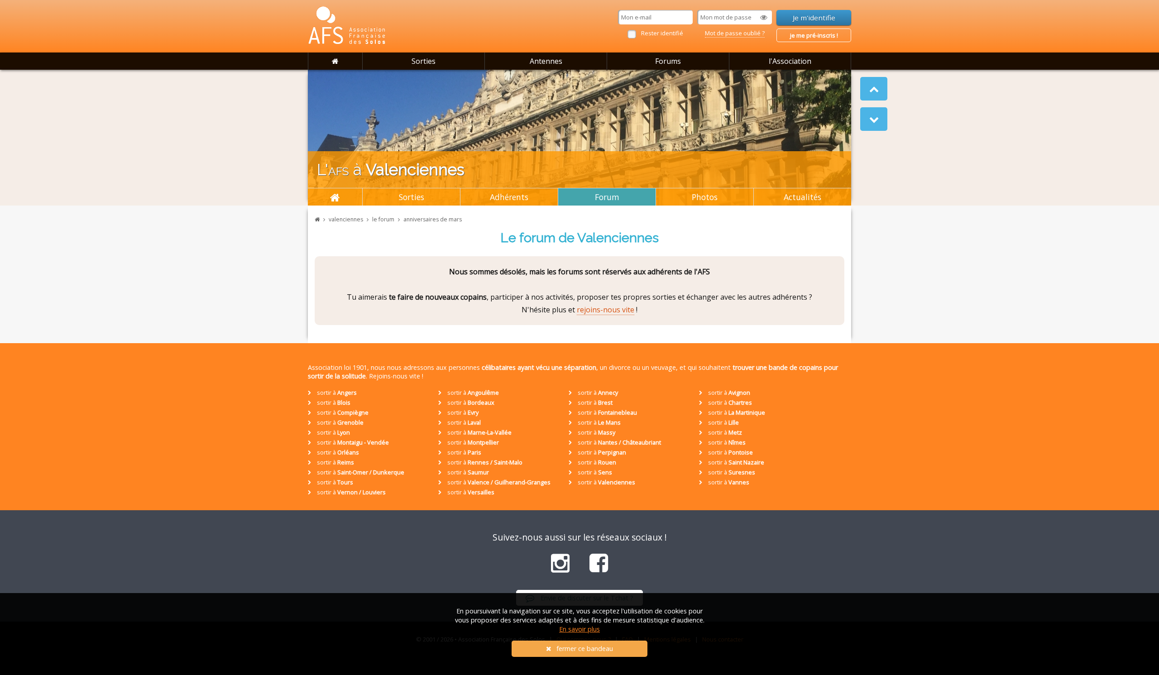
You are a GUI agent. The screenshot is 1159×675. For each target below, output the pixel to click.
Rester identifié (662, 33)
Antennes (546, 61)
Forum (607, 196)
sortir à (336, 392)
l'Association (790, 61)
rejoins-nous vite (605, 310)
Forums (668, 61)
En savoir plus (579, 629)
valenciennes (346, 219)
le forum (383, 219)
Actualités (802, 196)
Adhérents (509, 196)
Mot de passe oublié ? (735, 33)
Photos (705, 196)
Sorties (424, 61)
